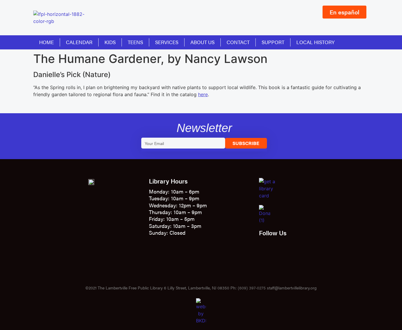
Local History (315, 42)
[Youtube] (264, 259)
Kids (110, 42)
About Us (202, 42)
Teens (135, 42)
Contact (238, 42)
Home (46, 42)
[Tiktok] (280, 259)
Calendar (79, 42)
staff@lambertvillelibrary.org (292, 288)
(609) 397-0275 (252, 288)
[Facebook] (264, 247)
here (203, 94)
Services (166, 42)
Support (273, 42)
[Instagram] (280, 247)
